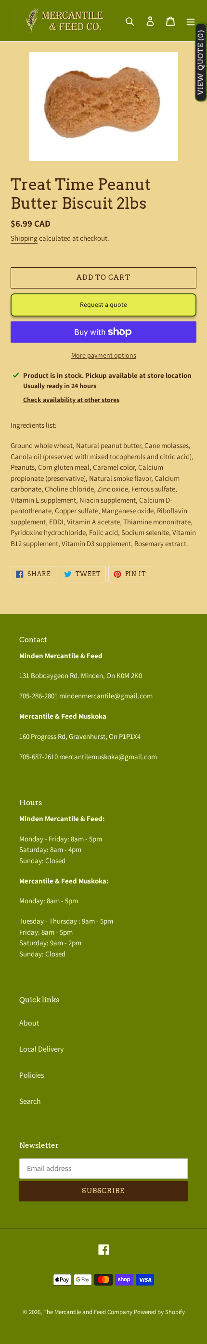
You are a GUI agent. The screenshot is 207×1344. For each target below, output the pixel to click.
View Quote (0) (201, 62)
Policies (31, 1075)
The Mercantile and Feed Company (87, 1312)
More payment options (103, 355)
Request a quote (103, 304)
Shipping (24, 238)
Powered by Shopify (159, 1312)
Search (30, 1101)
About (29, 1023)
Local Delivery (41, 1049)
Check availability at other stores (71, 399)
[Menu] (191, 20)
